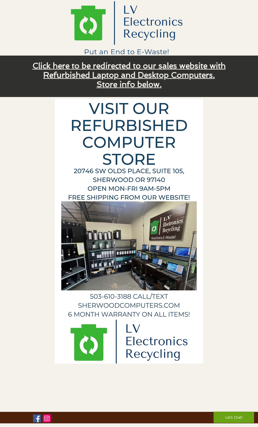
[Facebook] (37, 418)
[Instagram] (47, 418)
